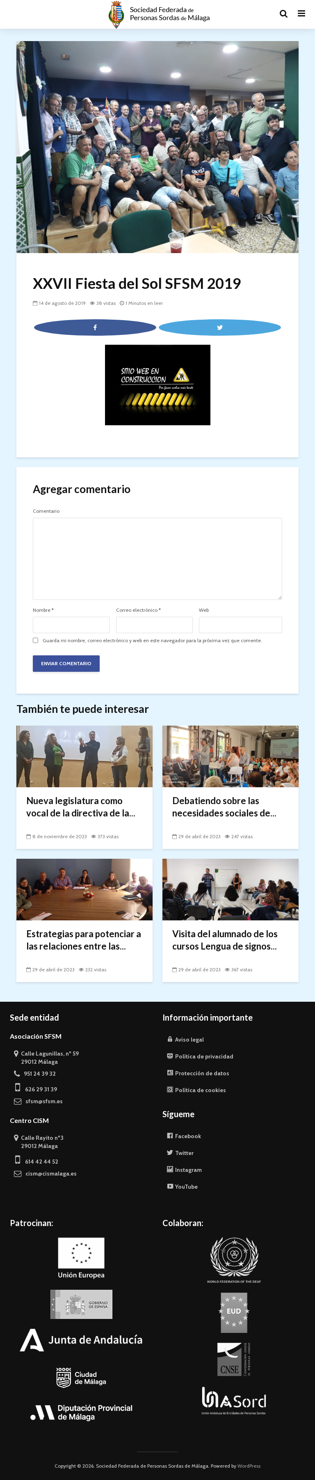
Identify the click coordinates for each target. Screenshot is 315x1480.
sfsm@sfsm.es (42, 1101)
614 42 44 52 (39, 1161)
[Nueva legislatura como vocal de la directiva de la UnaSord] (84, 756)
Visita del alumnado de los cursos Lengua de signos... (225, 940)
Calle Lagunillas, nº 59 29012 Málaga (46, 1057)
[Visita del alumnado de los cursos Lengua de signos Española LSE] (230, 889)
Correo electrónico (138, 610)
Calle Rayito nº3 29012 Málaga (39, 1142)
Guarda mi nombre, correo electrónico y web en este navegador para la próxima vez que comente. (152, 640)
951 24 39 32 (38, 1073)
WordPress (248, 1466)
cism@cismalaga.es (49, 1173)
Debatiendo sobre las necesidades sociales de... (224, 806)
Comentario (46, 511)
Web (204, 610)
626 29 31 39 (38, 1089)
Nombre (43, 610)
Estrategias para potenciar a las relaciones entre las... (83, 940)
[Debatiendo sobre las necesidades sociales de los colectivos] (230, 756)
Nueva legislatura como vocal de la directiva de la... (80, 806)
